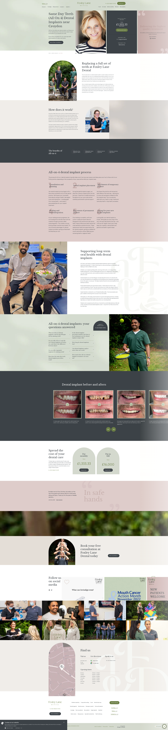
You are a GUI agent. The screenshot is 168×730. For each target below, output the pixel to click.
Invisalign (50, 6)
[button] (44, 6)
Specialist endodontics (89, 714)
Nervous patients (79, 710)
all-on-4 (61, 53)
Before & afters (110, 6)
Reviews (117, 6)
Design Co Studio (121, 727)
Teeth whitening (98, 714)
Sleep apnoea (56, 6)
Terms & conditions (98, 726)
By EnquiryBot (158, 726)
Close (64, 722)
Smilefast (100, 710)
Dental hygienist (73, 706)
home (50, 53)
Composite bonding (85, 702)
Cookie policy (111, 726)
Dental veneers (81, 706)
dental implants (55, 53)
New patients (122, 6)
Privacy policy (105, 726)
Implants (68, 6)
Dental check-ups (97, 702)
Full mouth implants (99, 706)
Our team (104, 6)
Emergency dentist (90, 706)
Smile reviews (73, 714)
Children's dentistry (75, 702)
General (43, 6)
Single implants (94, 710)
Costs (99, 6)
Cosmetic (62, 6)
